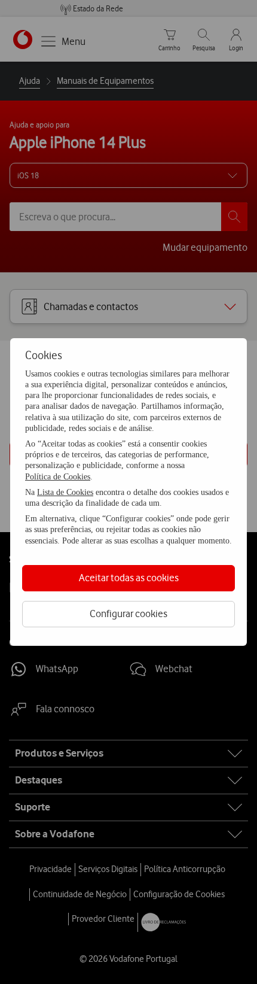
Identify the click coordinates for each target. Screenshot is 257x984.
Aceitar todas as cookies (129, 578)
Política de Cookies (57, 476)
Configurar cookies (128, 613)
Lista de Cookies (65, 492)
